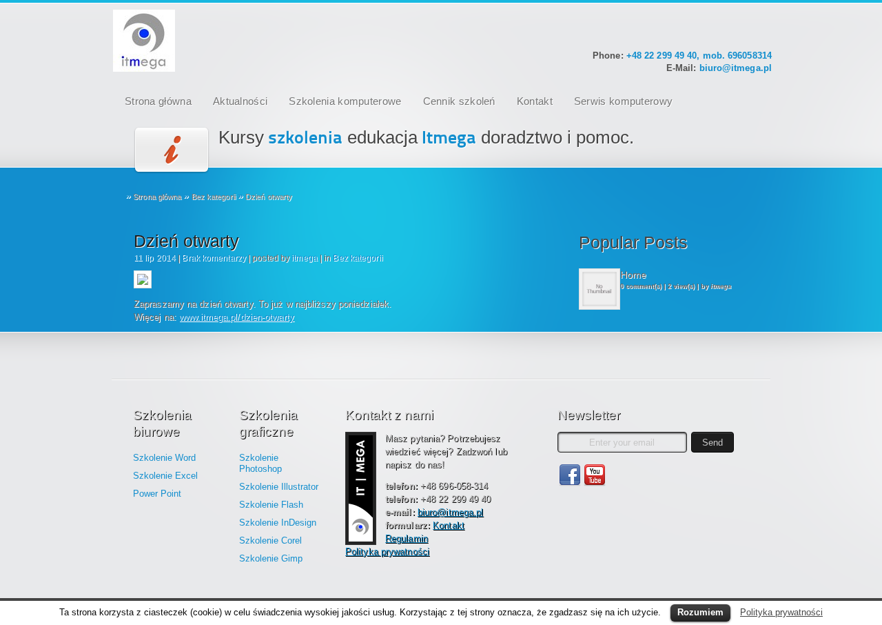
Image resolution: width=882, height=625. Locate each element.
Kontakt (535, 101)
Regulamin (406, 538)
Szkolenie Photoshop (260, 463)
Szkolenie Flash (271, 504)
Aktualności (240, 101)
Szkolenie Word (164, 458)
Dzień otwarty (186, 240)
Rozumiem (700, 612)
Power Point (157, 493)
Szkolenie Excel (165, 475)
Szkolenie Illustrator (278, 487)
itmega (304, 258)
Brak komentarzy (214, 258)
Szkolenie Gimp (270, 558)
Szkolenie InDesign (277, 522)
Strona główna (158, 101)
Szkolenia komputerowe (345, 101)
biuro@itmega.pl (735, 68)
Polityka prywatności (387, 551)
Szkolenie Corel (270, 540)
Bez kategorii (214, 196)
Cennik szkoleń (459, 101)
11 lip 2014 (155, 258)
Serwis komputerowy (623, 101)
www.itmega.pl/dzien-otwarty (236, 317)
